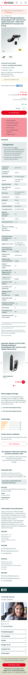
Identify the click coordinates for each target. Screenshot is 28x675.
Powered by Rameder (18, 670)
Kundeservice (5, 649)
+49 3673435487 (7, 580)
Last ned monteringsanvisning (12, 407)
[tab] (3, 57)
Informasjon (5, 653)
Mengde (18, 108)
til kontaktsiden (8, 626)
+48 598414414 (7, 553)
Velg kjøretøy (9, 12)
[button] (21, 2)
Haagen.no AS (5, 645)
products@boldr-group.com (11, 576)
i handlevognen (15, 113)
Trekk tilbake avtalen (14, 665)
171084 (17, 251)
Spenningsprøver (8, 376)
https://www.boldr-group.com (11, 578)
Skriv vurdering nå (14, 444)
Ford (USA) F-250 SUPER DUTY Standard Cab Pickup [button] (11, 482)
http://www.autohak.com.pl (10, 551)
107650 (17, 279)
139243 (17, 295)
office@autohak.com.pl (9, 548)
